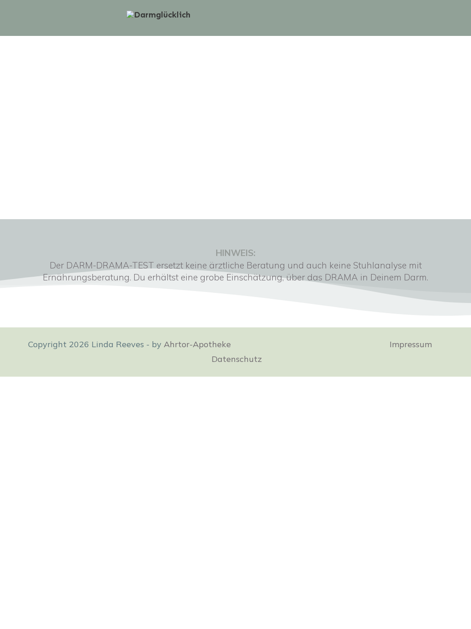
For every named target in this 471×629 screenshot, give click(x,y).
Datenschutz (237, 359)
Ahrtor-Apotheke (198, 344)
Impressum (411, 344)
